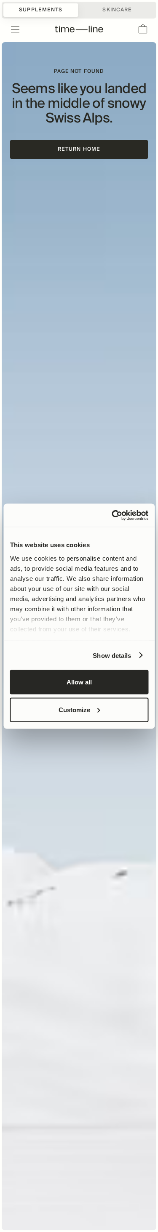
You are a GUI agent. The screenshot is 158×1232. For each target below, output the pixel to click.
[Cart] (143, 29)
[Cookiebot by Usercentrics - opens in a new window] (112, 515)
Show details (112, 655)
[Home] (79, 29)
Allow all (79, 682)
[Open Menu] (10, 29)
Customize (74, 709)
